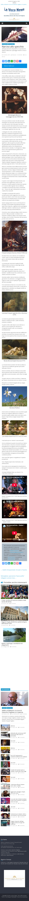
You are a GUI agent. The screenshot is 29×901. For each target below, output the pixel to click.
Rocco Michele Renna (15, 714)
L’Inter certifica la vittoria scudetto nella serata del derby (14, 601)
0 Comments (19, 54)
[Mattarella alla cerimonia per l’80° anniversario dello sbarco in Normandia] (5, 732)
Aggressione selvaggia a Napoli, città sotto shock (18, 792)
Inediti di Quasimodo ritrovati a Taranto (14, 570)
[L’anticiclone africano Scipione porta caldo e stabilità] (5, 784)
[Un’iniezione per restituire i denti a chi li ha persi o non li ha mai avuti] (5, 813)
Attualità (4, 708)
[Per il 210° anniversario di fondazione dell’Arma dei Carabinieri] (5, 754)
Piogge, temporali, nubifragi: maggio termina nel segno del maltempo (17, 823)
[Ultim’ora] (5, 725)
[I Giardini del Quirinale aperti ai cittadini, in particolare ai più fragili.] (5, 769)
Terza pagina (11, 44)
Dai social (13, 740)
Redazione (14, 54)
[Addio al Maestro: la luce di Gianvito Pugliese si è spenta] (14, 692)
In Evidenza (5, 44)
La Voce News (11, 557)
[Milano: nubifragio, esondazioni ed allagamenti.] (14, 629)
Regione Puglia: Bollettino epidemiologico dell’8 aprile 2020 (14, 622)
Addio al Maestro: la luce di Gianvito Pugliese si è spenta (13, 4)
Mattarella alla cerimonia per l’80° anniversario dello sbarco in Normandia (18, 734)
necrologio (10, 708)
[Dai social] (5, 740)
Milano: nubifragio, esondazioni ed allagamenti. (12, 644)
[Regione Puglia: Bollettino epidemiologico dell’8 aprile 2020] (14, 607)
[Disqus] (14, 668)
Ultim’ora (13, 726)
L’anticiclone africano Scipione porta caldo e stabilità (17, 785)
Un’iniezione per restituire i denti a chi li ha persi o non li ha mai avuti (18, 814)
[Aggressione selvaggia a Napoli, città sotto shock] (5, 791)
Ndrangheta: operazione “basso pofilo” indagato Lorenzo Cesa (12, 577)
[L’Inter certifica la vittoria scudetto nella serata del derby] (14, 585)
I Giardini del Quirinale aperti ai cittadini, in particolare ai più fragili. (18, 770)
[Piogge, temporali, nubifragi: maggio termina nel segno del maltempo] (5, 820)
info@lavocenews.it (14, 550)
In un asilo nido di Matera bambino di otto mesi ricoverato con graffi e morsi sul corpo (19, 800)
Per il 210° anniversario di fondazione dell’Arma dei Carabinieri (19, 756)
